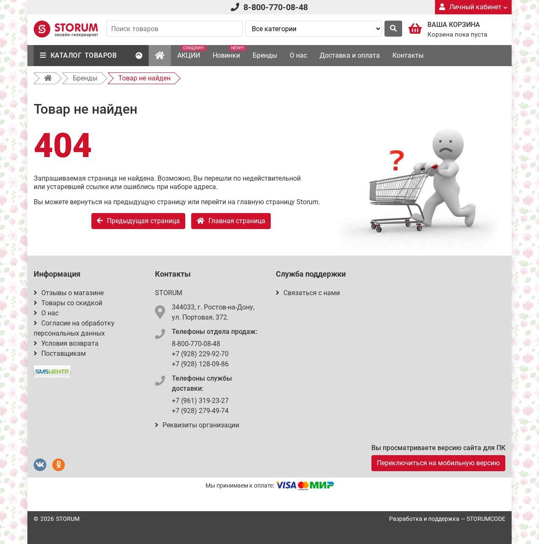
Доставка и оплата (350, 55)
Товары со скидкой (71, 303)
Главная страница (236, 221)
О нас (298, 55)
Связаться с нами (311, 293)
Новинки (228, 52)
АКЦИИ (190, 52)
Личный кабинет (475, 7)
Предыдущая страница (143, 221)
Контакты (408, 55)
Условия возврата (70, 343)
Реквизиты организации (201, 425)
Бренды (265, 55)
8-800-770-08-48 (275, 7)
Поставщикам (63, 353)
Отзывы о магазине (72, 293)
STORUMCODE (486, 518)
